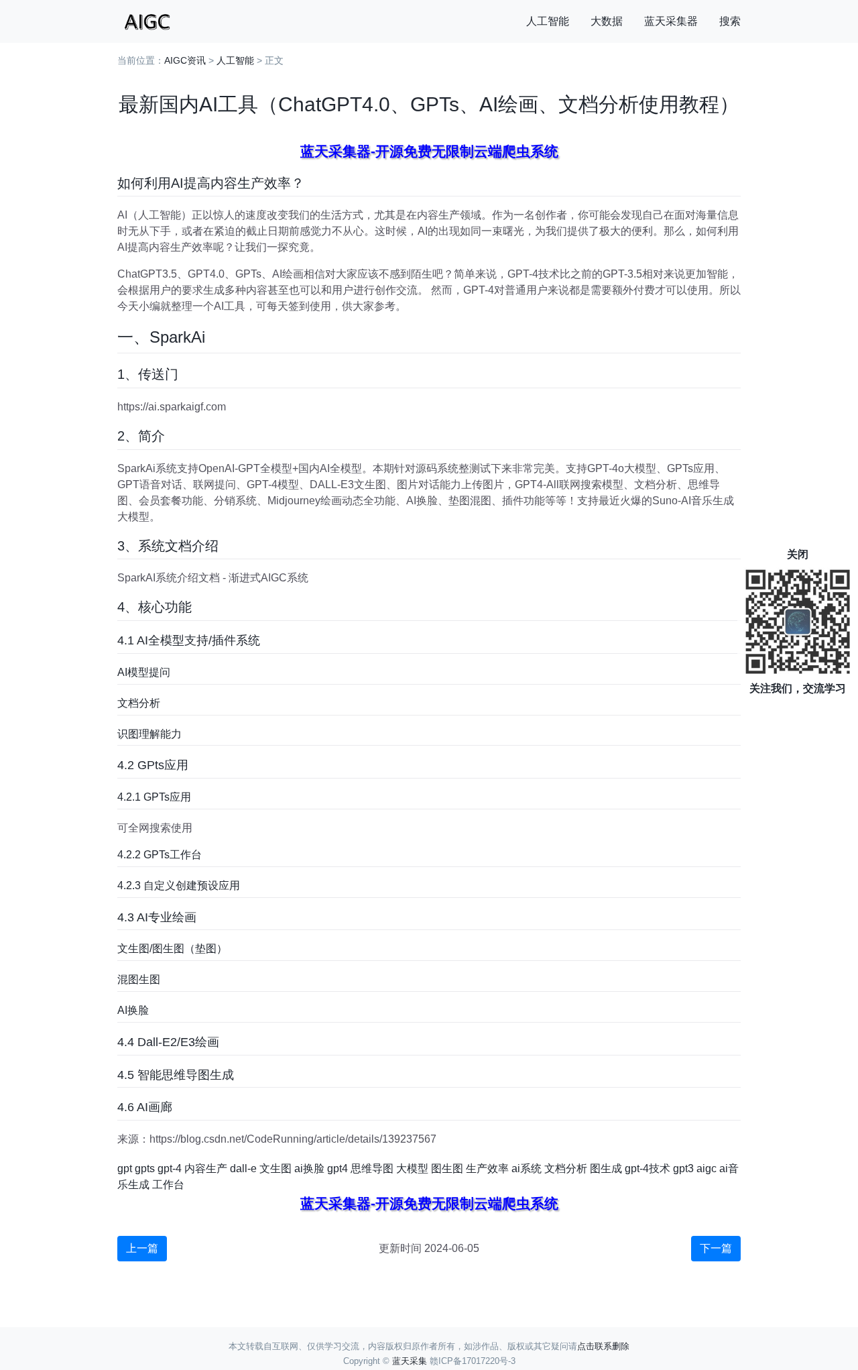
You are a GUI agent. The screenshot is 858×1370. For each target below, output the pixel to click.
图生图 (447, 1168)
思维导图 (372, 1168)
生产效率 (487, 1168)
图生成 (606, 1168)
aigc (706, 1168)
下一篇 (716, 1248)
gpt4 (337, 1168)
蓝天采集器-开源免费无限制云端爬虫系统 (429, 151)
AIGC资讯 (185, 60)
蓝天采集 (409, 1361)
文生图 (275, 1168)
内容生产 (205, 1168)
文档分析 (565, 1168)
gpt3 (683, 1168)
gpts (145, 1168)
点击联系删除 (603, 1346)
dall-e (243, 1168)
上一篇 (142, 1248)
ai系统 (526, 1168)
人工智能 (547, 21)
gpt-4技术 (647, 1168)
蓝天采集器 (671, 21)
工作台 (168, 1184)
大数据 (607, 21)
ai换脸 (309, 1168)
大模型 (412, 1168)
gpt (124, 1168)
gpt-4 (170, 1168)
